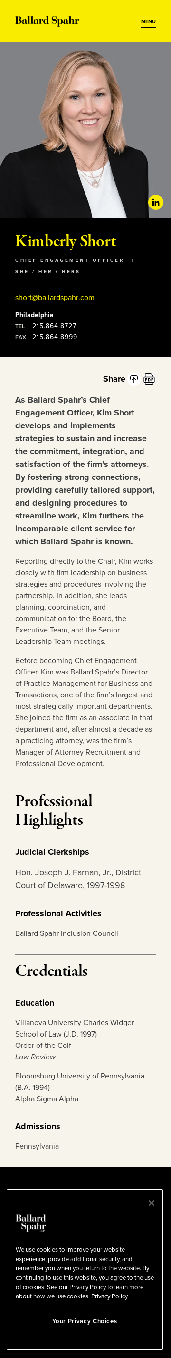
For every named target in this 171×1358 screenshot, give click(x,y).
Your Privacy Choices (84, 1321)
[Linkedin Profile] (155, 202)
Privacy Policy (109, 1296)
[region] (84, 1269)
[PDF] (149, 379)
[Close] (151, 1202)
